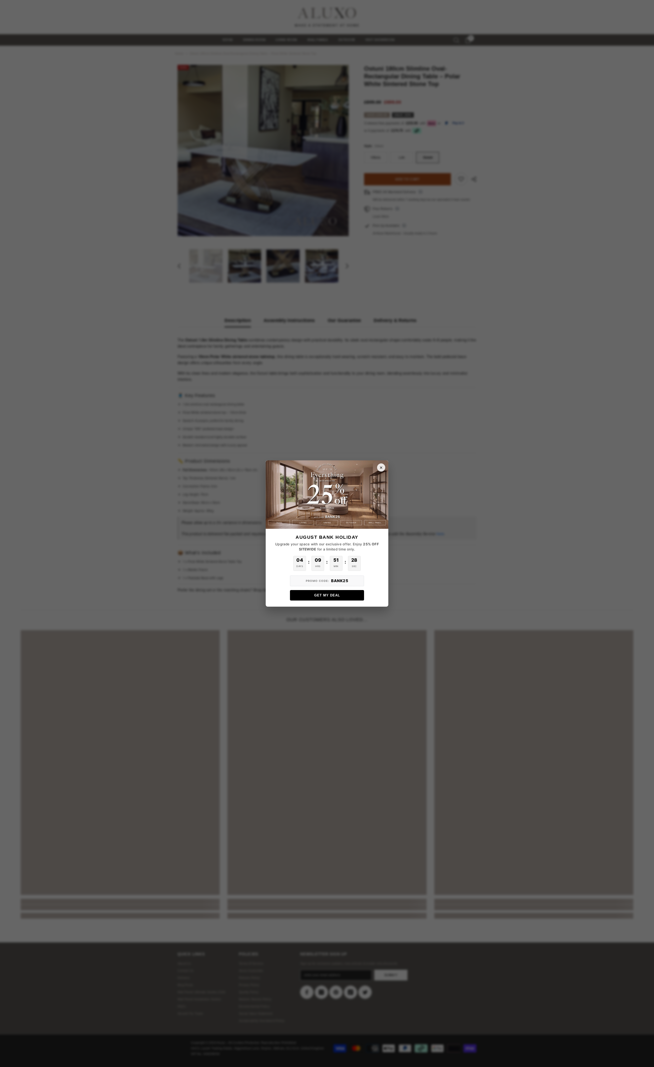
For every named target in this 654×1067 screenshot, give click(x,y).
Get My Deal (327, 595)
